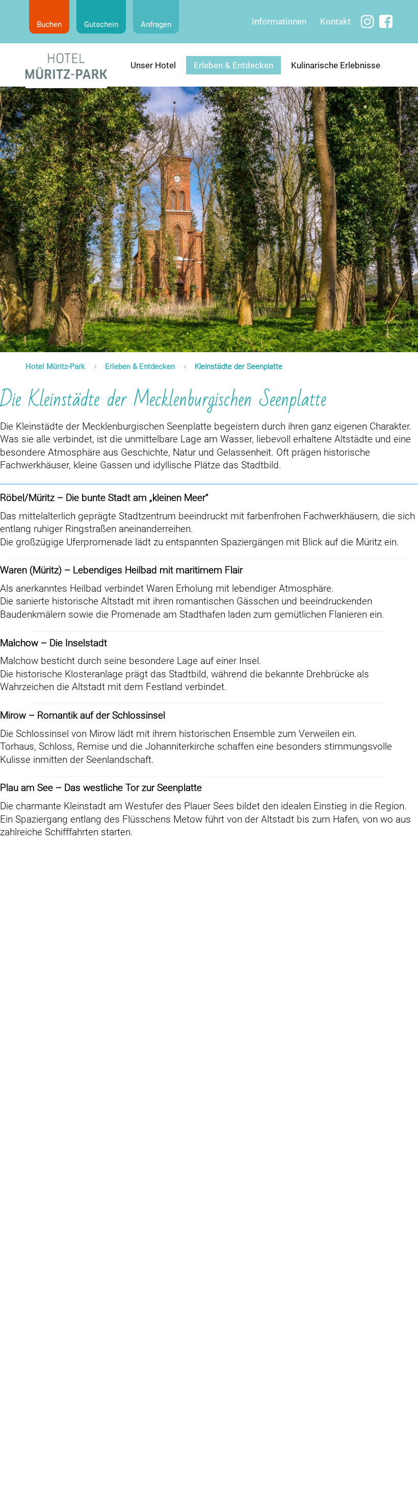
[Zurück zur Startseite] (66, 65)
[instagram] (367, 22)
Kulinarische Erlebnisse (335, 65)
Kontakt (335, 21)
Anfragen (156, 24)
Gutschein (101, 24)
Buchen (49, 24)
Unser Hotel (153, 65)
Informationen (279, 21)
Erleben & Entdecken (233, 65)
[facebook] (386, 22)
